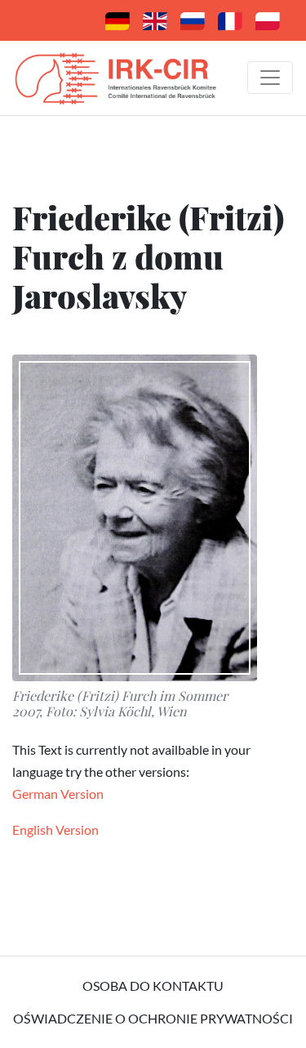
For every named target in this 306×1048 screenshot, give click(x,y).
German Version (58, 793)
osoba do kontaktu (153, 985)
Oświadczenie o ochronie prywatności (153, 1018)
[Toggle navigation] (270, 77)
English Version (55, 829)
